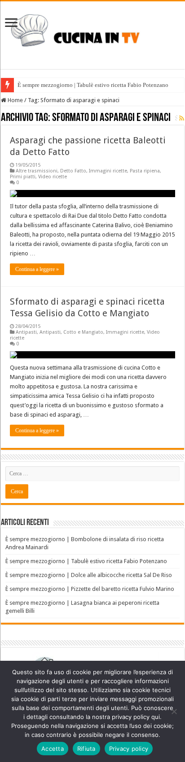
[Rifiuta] (173, 711)
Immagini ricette (108, 171)
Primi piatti (22, 177)
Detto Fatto (73, 171)
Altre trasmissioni (36, 171)
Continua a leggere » (37, 269)
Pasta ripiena (145, 171)
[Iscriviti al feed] (181, 118)
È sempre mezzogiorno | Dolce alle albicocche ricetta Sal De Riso (88, 575)
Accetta (52, 748)
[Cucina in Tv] (92, 33)
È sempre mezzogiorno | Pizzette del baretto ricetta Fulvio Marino (89, 588)
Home (14, 100)
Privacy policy (129, 748)
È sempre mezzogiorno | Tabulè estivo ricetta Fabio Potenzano (93, 85)
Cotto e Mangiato (83, 332)
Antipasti (26, 332)
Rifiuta (86, 748)
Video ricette (52, 177)
